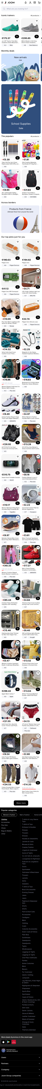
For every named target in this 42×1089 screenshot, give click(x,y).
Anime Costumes (28, 963)
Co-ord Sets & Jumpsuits (31, 856)
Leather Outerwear (28, 1016)
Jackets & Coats (28, 841)
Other (3, 834)
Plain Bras (25, 935)
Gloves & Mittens (28, 1013)
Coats (24, 926)
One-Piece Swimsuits (29, 958)
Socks (24, 866)
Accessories (5, 822)
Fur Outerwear (27, 972)
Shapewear (26, 988)
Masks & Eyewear (28, 1019)
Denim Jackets (27, 1010)
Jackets (25, 878)
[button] (3, 1042)
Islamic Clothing (27, 975)
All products (35, 15)
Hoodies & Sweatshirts (30, 839)
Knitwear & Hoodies (29, 827)
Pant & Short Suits (28, 912)
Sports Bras (26, 991)
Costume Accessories (29, 929)
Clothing (4, 819)
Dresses (25, 830)
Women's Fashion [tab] (9, 815)
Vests (24, 1027)
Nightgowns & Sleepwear (31, 985)
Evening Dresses (28, 892)
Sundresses (26, 937)
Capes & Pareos (27, 997)
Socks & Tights (27, 853)
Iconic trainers (8, 15)
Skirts (24, 881)
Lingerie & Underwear (29, 850)
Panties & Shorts (28, 1005)
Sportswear (26, 869)
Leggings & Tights (28, 952)
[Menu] (2, 2)
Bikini (24, 920)
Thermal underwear (29, 1030)
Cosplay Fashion (28, 847)
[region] (21, 32)
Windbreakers (27, 949)
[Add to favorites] (17, 21)
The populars (7, 136)
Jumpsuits (25, 978)
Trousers (25, 833)
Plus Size (4, 825)
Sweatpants (26, 940)
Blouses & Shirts (27, 844)
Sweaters (25, 884)
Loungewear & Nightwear (31, 859)
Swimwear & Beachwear (30, 872)
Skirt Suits (25, 1008)
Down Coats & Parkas (29, 932)
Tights (24, 946)
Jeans (24, 895)
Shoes (3, 828)
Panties (24, 960)
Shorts (24, 906)
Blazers (24, 969)
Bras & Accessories (28, 889)
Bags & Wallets (6, 831)
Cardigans (25, 917)
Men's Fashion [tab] (25, 815)
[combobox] (22, 8)
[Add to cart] (17, 36)
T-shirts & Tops (27, 824)
